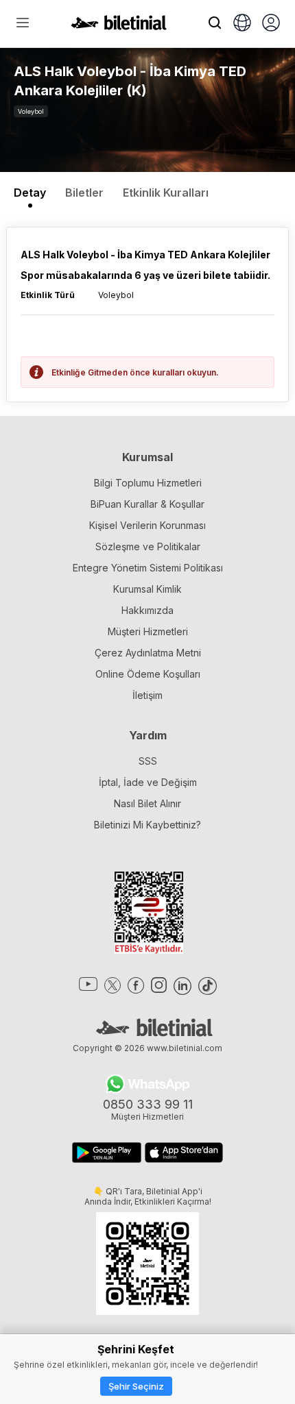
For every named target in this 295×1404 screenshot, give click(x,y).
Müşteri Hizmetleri (148, 631)
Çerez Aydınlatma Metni (148, 652)
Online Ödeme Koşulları (147, 674)
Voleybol (31, 111)
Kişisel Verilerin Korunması (147, 525)
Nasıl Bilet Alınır (147, 803)
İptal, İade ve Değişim (148, 782)
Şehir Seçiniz (136, 1386)
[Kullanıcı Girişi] (271, 24)
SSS (148, 761)
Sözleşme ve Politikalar (147, 546)
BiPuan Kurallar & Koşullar (147, 504)
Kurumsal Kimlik (147, 589)
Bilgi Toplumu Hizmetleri (148, 483)
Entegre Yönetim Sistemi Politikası (148, 568)
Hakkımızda (147, 610)
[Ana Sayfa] (119, 26)
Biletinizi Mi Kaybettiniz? (147, 824)
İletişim (147, 695)
